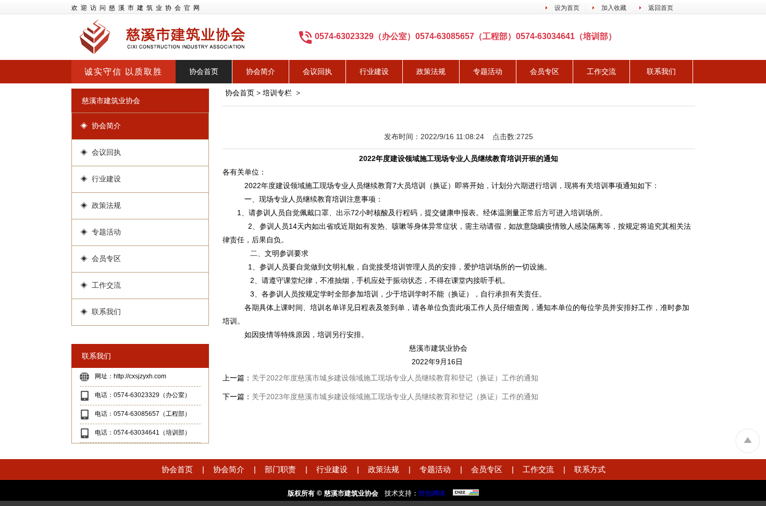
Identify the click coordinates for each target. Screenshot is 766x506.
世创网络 (432, 493)
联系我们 (661, 71)
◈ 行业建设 (100, 179)
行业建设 (374, 71)
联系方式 (590, 469)
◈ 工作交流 (100, 285)
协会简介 (260, 71)
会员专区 (544, 71)
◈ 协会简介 (100, 125)
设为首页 (566, 7)
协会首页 (203, 71)
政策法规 (431, 71)
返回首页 (660, 7)
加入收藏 (613, 7)
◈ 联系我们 (100, 311)
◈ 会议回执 (100, 152)
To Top (747, 440)
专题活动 (487, 71)
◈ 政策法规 (100, 205)
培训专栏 (277, 93)
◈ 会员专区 (100, 258)
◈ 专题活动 (100, 232)
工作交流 (601, 71)
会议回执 (317, 71)
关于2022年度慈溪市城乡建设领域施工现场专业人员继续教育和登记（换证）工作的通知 (395, 378)
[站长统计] (463, 492)
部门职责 (280, 469)
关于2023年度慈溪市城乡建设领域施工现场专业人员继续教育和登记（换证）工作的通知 (395, 396)
